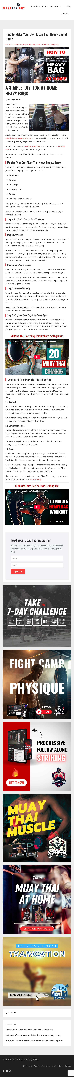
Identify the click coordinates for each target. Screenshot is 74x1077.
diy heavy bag (29, 44)
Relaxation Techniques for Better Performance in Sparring (33, 1035)
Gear (62, 6)
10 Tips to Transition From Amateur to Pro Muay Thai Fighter (34, 1040)
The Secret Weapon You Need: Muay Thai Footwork (29, 1029)
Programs (53, 6)
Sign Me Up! (18, 572)
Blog (68, 6)
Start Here (35, 6)
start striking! (35, 479)
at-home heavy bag (13, 44)
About (44, 6)
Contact (65, 13)
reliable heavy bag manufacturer (19, 138)
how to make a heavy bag (47, 44)
